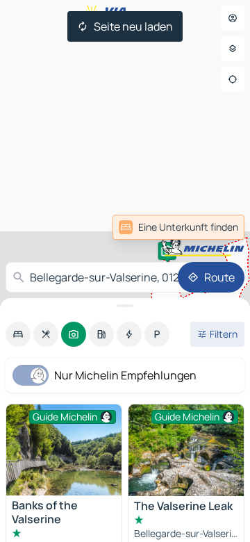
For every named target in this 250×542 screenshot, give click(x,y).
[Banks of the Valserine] (64, 449)
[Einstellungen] (232, 48)
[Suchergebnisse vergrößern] (125, 305)
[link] (213, 227)
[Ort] (232, 79)
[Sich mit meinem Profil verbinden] (232, 18)
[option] (18, 334)
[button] (167, 251)
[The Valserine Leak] (186, 450)
